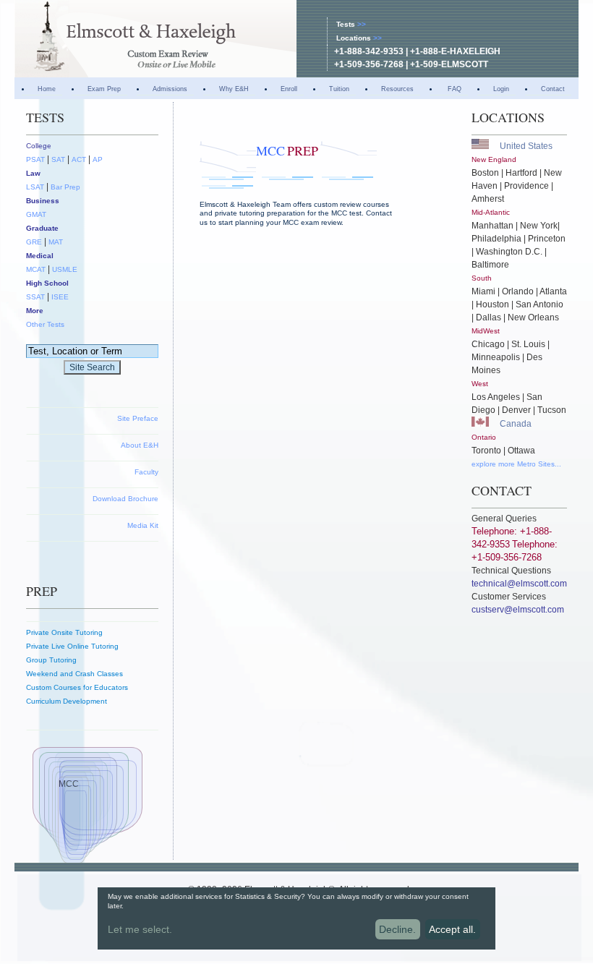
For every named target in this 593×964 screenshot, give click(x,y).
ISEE (60, 297)
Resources (397, 89)
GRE (34, 242)
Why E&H (234, 89)
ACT (79, 159)
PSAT (35, 159)
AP (98, 159)
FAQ (453, 89)
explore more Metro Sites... (516, 464)
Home (47, 89)
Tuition (339, 89)
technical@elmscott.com (519, 584)
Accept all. (452, 929)
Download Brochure (125, 499)
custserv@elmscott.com (518, 610)
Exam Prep (104, 89)
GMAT (36, 214)
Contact (553, 89)
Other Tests (45, 324)
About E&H (139, 445)
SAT (58, 159)
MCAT (36, 269)
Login (501, 89)
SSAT (35, 297)
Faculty (146, 472)
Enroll (289, 89)
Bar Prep (65, 187)
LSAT (35, 187)
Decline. (397, 929)
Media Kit (142, 525)
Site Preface (137, 418)
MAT (55, 242)
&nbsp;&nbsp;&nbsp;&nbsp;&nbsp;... (241, 931)
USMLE (64, 269)
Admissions (170, 89)
